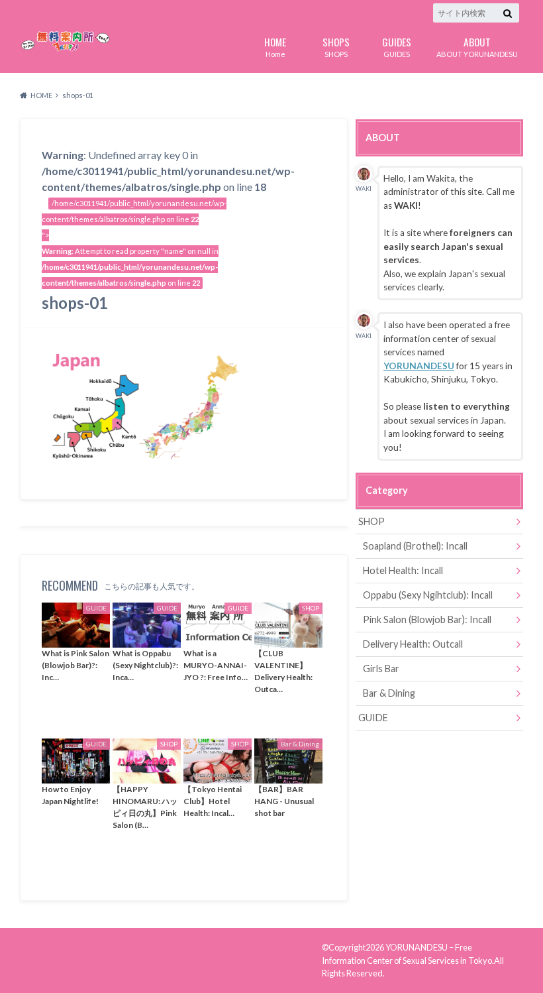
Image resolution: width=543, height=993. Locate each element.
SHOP (371, 521)
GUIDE (373, 717)
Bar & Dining (389, 693)
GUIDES (396, 46)
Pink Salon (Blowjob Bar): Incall (427, 619)
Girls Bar (381, 668)
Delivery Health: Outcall (413, 644)
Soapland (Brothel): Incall (415, 546)
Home (275, 46)
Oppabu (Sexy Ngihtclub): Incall (428, 595)
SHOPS (336, 46)
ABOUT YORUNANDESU (477, 46)
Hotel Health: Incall (403, 570)
